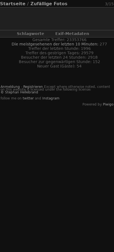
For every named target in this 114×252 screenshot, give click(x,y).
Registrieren (33, 87)
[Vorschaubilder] (87, 4)
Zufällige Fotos (49, 3)
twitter (28, 98)
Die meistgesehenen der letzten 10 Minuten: (56, 44)
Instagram (50, 98)
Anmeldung (10, 87)
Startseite (12, 3)
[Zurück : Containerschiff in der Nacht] (94, 4)
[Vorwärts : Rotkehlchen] (101, 4)
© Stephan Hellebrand (19, 92)
